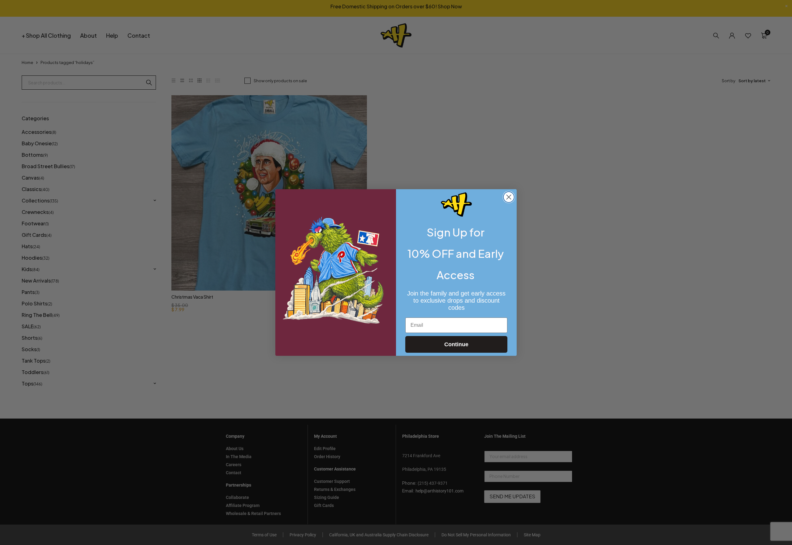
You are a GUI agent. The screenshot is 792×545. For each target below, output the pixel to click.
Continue (456, 344)
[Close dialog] (508, 197)
